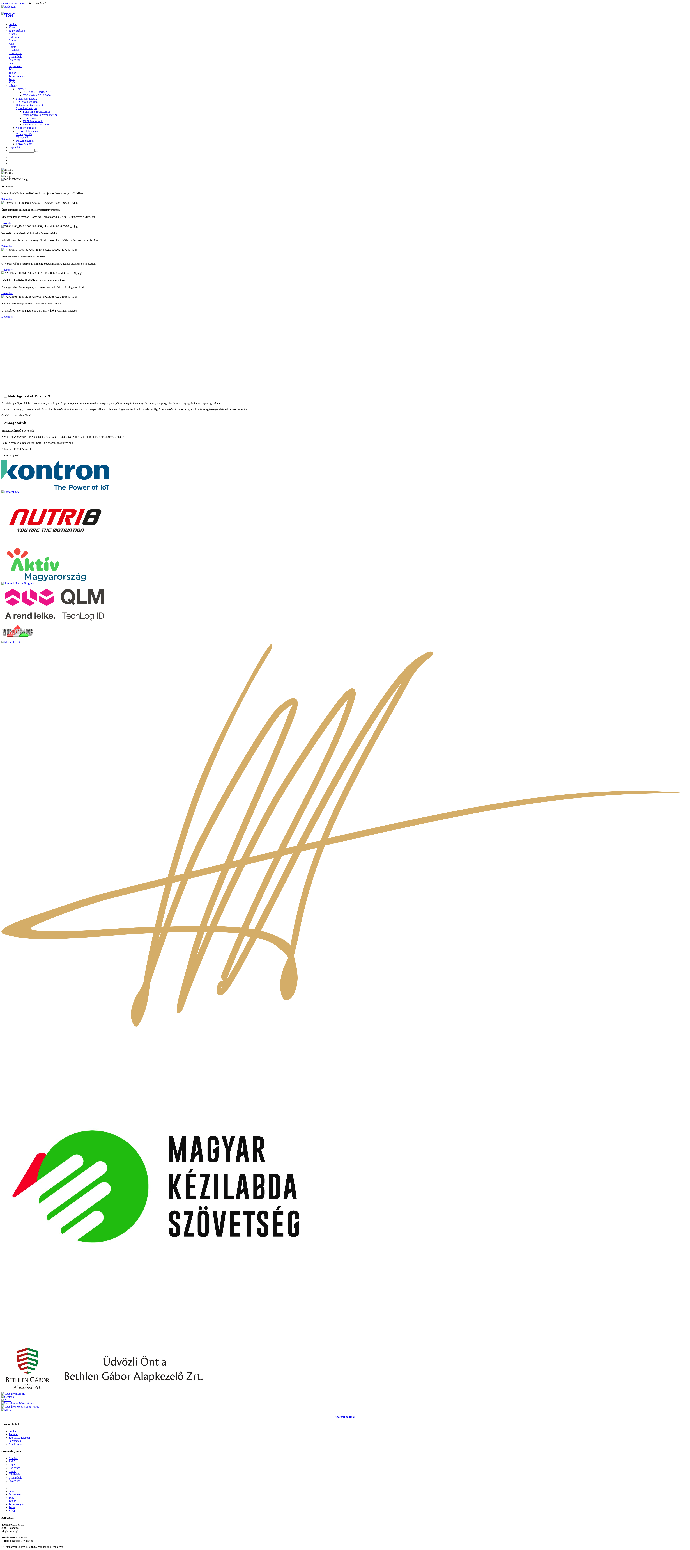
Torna (12, 79)
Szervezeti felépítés (27, 130)
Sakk (11, 63)
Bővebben (7, 199)
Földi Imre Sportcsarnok (36, 111)
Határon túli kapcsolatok (29, 105)
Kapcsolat (14, 147)
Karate (12, 46)
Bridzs (12, 40)
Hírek (12, 27)
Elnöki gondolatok (26, 98)
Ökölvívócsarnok (33, 121)
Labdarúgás (15, 56)
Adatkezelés (15, 1444)
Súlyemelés (15, 66)
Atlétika (13, 33)
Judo (11, 43)
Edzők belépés (24, 143)
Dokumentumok (25, 140)
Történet (13, 1434)
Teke (11, 69)
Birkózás (14, 37)
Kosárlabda (15, 53)
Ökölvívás (14, 59)
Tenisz (12, 72)
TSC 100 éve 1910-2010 (37, 92)
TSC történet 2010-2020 (37, 95)
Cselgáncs (14, 1467)
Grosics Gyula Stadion (36, 124)
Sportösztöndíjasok (26, 127)
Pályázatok (15, 1440)
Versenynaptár (24, 134)
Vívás (12, 82)
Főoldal (13, 24)
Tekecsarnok (30, 118)
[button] (17, 30)
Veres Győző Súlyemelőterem (40, 114)
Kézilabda (14, 50)
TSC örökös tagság (27, 101)
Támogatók (22, 137)
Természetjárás (17, 75)
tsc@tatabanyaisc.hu (13, 2)
